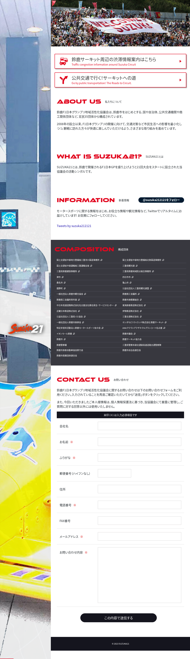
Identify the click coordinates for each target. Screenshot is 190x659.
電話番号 (65, 505)
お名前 (64, 442)
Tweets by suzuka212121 (74, 226)
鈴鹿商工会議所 (129, 293)
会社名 (64, 426)
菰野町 (60, 288)
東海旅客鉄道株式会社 (132, 305)
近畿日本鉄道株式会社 (67, 310)
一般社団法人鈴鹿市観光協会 (70, 293)
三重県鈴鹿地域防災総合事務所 (136, 271)
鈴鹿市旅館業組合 (130, 299)
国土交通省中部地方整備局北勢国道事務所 (141, 259)
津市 (59, 276)
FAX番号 (65, 520)
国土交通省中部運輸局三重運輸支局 (73, 265)
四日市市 (126, 276)
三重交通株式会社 (130, 316)
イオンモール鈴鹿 (64, 333)
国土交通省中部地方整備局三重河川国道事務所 (78, 259)
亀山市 (125, 282)
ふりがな (65, 457)
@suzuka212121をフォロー (161, 200)
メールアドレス (69, 536)
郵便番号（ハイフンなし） (75, 473)
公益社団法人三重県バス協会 (70, 316)
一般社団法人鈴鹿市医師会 (69, 322)
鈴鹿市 (60, 339)
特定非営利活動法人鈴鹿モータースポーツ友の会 (79, 327)
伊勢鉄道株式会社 (130, 310)
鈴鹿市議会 (127, 333)
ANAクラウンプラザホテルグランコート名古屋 (142, 327)
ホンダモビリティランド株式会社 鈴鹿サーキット (143, 322)
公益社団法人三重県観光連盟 (135, 288)
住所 (62, 489)
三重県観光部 (128, 265)
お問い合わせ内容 (71, 552)
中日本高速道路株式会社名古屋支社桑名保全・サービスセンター (85, 305)
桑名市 (60, 282)
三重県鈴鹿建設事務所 (67, 271)
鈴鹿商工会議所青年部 (67, 299)
